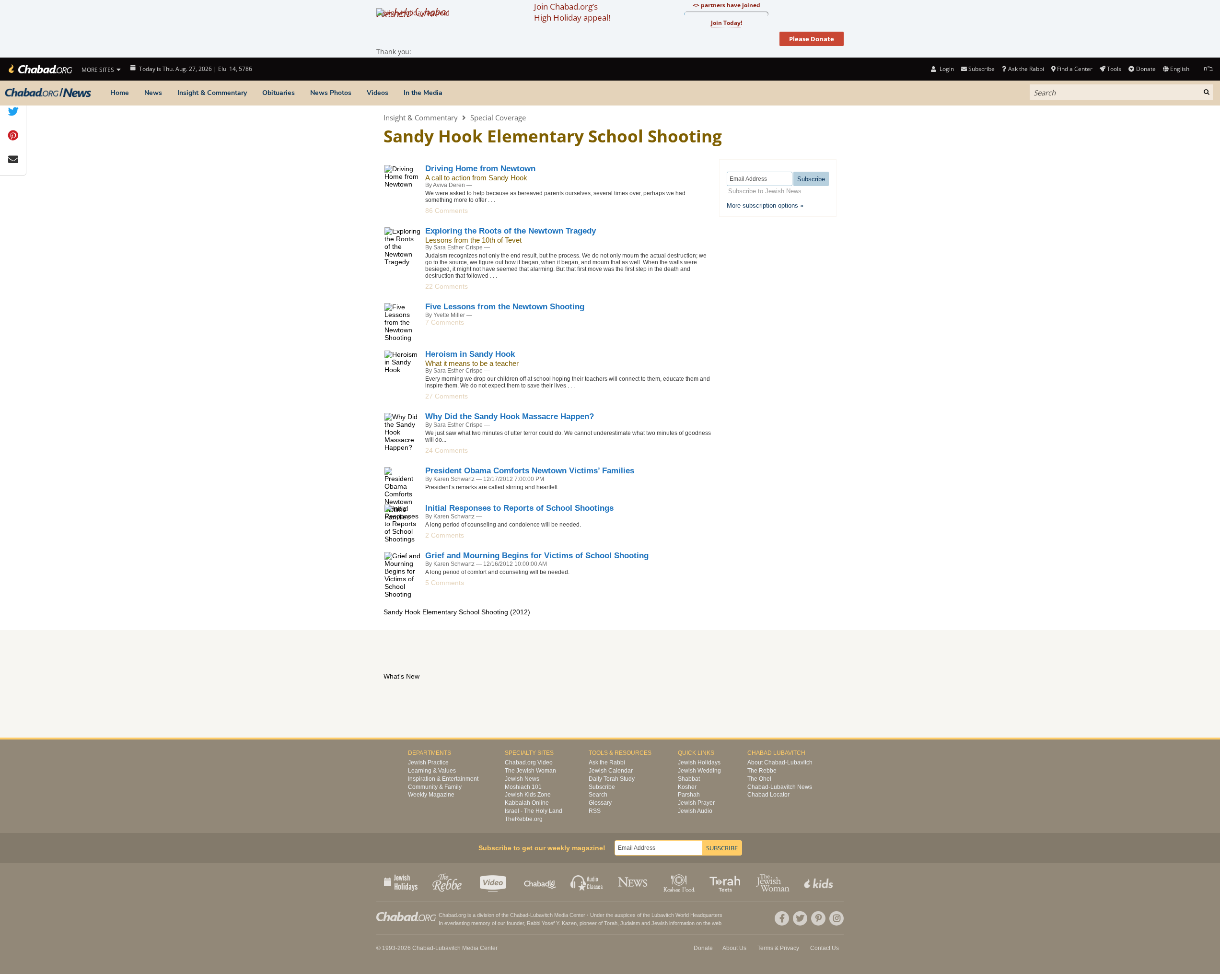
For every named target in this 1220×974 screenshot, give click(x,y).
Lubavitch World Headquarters (686, 915)
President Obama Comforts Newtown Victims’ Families (529, 470)
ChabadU (540, 882)
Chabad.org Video (529, 762)
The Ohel (759, 778)
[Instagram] (836, 918)
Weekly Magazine (431, 794)
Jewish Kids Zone (528, 794)
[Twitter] (800, 918)
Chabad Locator (768, 794)
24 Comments (446, 450)
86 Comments (446, 210)
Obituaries (278, 92)
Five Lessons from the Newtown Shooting (504, 306)
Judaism (630, 923)
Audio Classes (586, 882)
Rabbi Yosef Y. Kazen (552, 923)
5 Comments (444, 583)
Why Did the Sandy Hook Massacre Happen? (509, 416)
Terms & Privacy (778, 948)
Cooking (679, 882)
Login (945, 69)
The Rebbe (762, 770)
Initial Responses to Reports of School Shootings (519, 508)
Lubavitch (541, 915)
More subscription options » (765, 205)
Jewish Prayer (696, 802)
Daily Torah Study (612, 778)
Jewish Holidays (699, 762)
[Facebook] (782, 918)
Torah (610, 923)
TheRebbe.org (524, 819)
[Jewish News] (48, 93)
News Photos (330, 92)
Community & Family (435, 787)
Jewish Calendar (611, 770)
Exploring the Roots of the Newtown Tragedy (510, 230)
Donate (1145, 69)
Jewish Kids (819, 882)
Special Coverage (498, 117)
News (153, 92)
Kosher (687, 787)
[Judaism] (39, 69)
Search (598, 794)
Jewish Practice (428, 762)
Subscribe (602, 787)
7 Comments (444, 322)
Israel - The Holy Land (533, 811)
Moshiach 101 (523, 787)
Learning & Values (432, 770)
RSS (595, 811)
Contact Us (824, 948)
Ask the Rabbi (1026, 69)
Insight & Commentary (212, 92)
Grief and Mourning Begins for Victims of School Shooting (537, 555)
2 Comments (444, 535)
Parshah (689, 794)
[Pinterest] (818, 918)
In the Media (423, 92)
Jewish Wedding (699, 770)
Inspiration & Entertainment (443, 778)
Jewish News (522, 778)
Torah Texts (726, 882)
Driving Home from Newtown (480, 168)
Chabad (519, 915)
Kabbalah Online (527, 802)
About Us (734, 948)
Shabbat (689, 778)
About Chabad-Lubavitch (780, 762)
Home (119, 92)
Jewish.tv (493, 882)
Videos (377, 92)
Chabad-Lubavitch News (779, 787)
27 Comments (446, 396)
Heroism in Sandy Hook (470, 354)
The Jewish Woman (530, 770)
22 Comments (446, 286)
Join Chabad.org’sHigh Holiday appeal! (572, 12)
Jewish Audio (695, 811)
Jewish (659, 923)
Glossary (600, 802)
